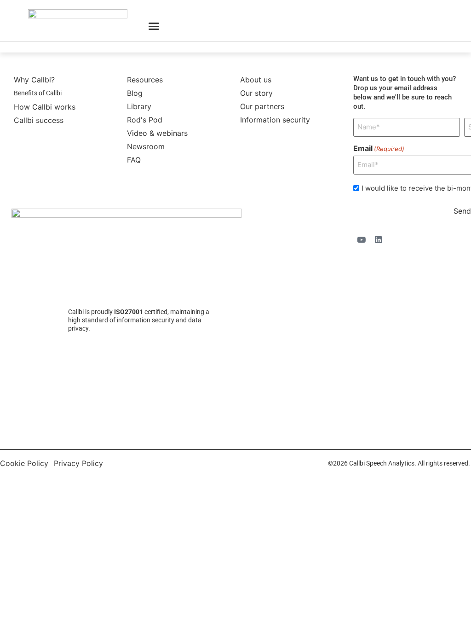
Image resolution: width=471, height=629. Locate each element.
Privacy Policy (78, 463)
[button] (154, 26)
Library (139, 106)
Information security (275, 119)
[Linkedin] (378, 240)
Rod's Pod (144, 119)
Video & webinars (157, 133)
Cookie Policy (24, 463)
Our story (256, 93)
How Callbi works (44, 106)
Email (378, 148)
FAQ (134, 159)
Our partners (262, 106)
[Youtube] (361, 240)
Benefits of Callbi (38, 93)
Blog (135, 93)
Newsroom (146, 146)
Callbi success (38, 120)
